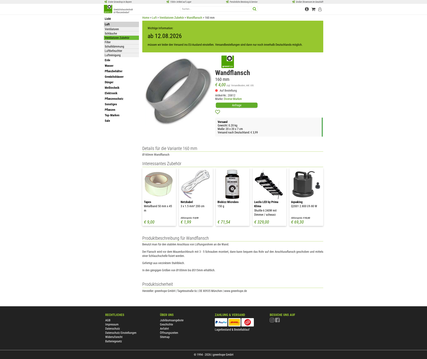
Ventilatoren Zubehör (117, 38)
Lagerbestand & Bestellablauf (232, 329)
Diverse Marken (233, 99)
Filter (108, 42)
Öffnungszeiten (169, 332)
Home (145, 17)
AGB (107, 320)
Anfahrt (164, 328)
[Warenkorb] (314, 9)
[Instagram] (272, 321)
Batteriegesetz (113, 341)
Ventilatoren (112, 29)
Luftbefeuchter (113, 51)
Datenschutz (112, 328)
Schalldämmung (114, 46)
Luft (154, 17)
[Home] (108, 9)
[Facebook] (277, 321)
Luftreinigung (113, 55)
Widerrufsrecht (113, 337)
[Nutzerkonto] (320, 9)
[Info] (307, 9)
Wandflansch (194, 17)
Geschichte (166, 324)
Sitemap (165, 337)
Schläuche (111, 33)
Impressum (112, 324)
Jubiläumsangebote (171, 320)
